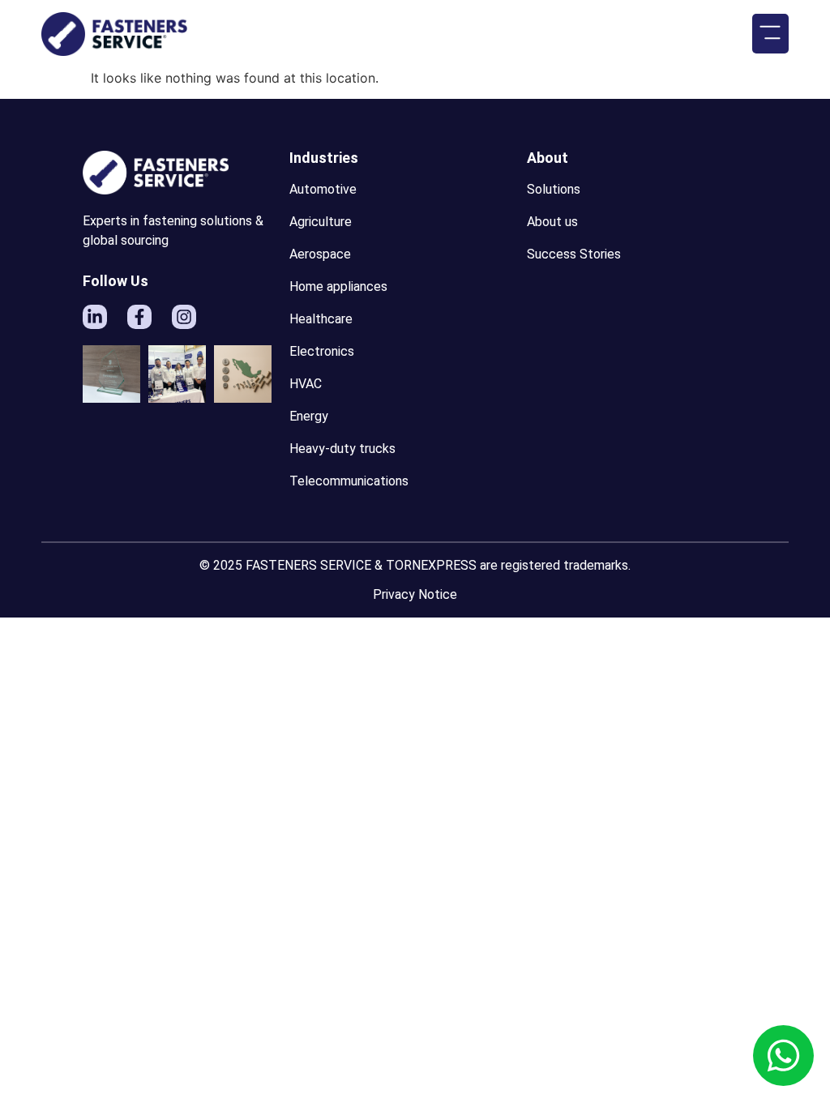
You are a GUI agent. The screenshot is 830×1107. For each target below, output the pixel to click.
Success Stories (574, 254)
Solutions (553, 189)
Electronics (321, 351)
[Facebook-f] (139, 317)
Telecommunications (349, 481)
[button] (770, 33)
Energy (308, 416)
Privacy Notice (415, 594)
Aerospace (320, 254)
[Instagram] (184, 317)
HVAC (305, 383)
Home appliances (338, 286)
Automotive (323, 189)
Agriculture (320, 221)
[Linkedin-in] (95, 317)
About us (552, 221)
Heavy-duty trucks (342, 448)
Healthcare (321, 319)
